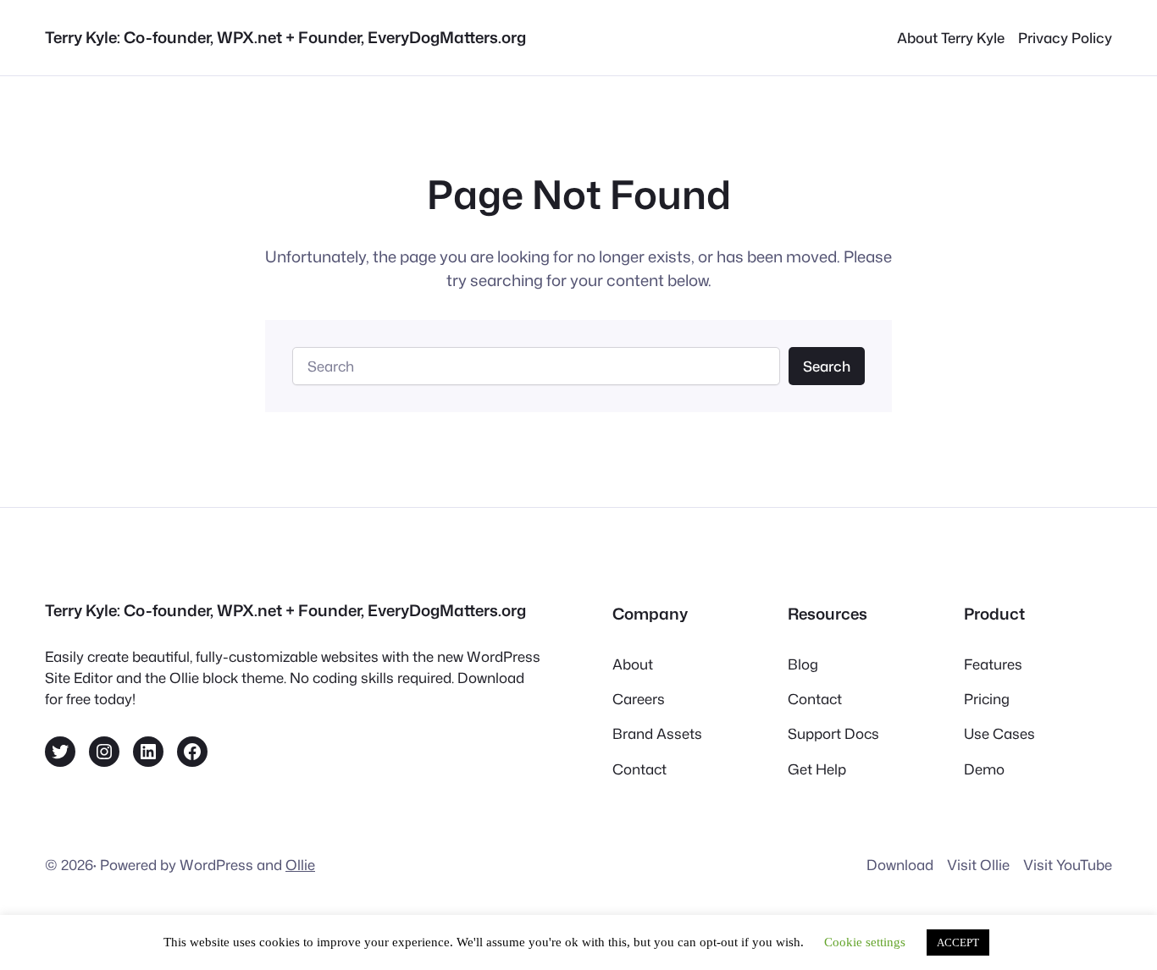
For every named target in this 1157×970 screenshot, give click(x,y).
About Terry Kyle (951, 37)
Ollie (300, 864)
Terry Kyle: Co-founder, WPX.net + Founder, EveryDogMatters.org (285, 37)
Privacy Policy (1065, 37)
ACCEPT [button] (958, 942)
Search (826, 366)
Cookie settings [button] (864, 942)
